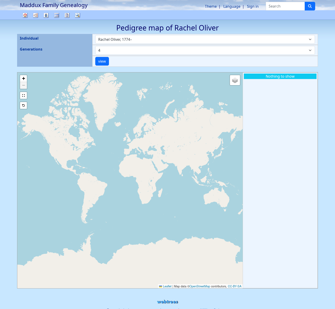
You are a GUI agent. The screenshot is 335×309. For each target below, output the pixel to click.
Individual (29, 38)
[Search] (310, 6)
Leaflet (167, 286)
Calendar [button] (56, 15)
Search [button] (77, 15)
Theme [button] (211, 6)
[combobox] (205, 39)
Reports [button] (67, 15)
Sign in (253, 6)
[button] (23, 78)
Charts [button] (35, 15)
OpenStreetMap (199, 286)
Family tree (25, 19)
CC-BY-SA (235, 286)
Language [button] (231, 6)
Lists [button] (46, 15)
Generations (31, 49)
